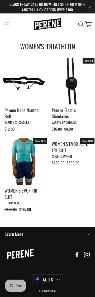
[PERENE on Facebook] (77, 254)
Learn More (14, 234)
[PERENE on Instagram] (87, 254)
